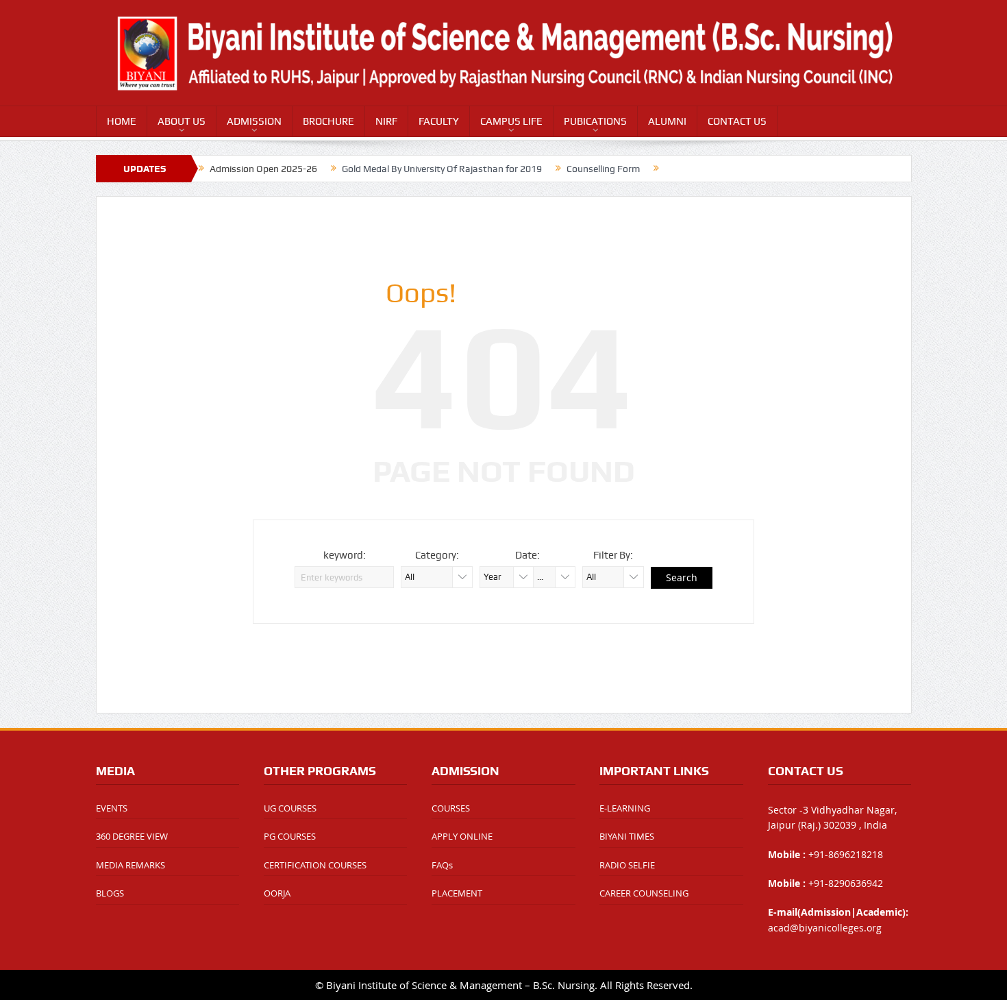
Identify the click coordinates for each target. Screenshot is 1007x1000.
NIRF (386, 121)
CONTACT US (737, 121)
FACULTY (439, 121)
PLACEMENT (457, 893)
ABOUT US (182, 121)
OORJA (277, 893)
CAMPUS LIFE (511, 121)
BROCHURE (328, 121)
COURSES (451, 808)
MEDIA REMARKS (130, 865)
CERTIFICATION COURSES (315, 865)
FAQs (442, 865)
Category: (437, 555)
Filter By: (613, 555)
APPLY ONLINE (462, 836)
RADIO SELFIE (627, 865)
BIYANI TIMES (626, 836)
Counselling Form (603, 168)
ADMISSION (254, 121)
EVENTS (111, 808)
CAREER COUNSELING (643, 893)
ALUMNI (667, 121)
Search (681, 577)
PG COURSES (290, 836)
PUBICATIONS (595, 121)
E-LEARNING (624, 808)
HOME (121, 121)
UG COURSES (290, 808)
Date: (527, 555)
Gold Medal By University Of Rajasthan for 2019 (442, 168)
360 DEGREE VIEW (132, 836)
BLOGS (110, 893)
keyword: (344, 555)
